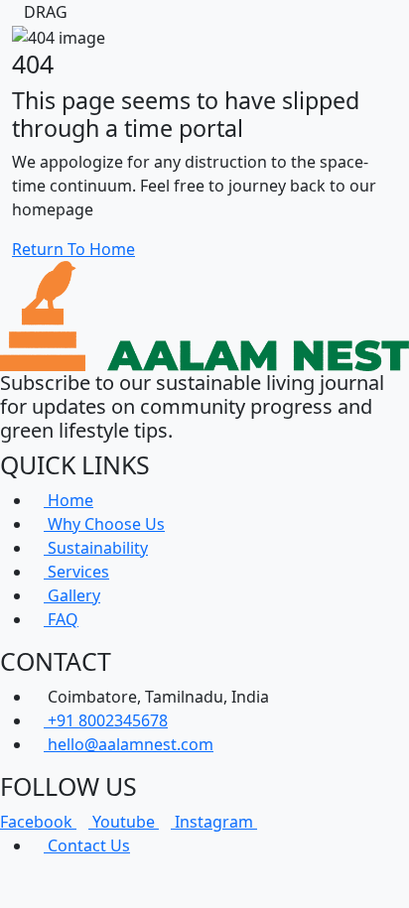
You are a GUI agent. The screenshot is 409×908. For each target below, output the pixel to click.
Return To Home (73, 249)
